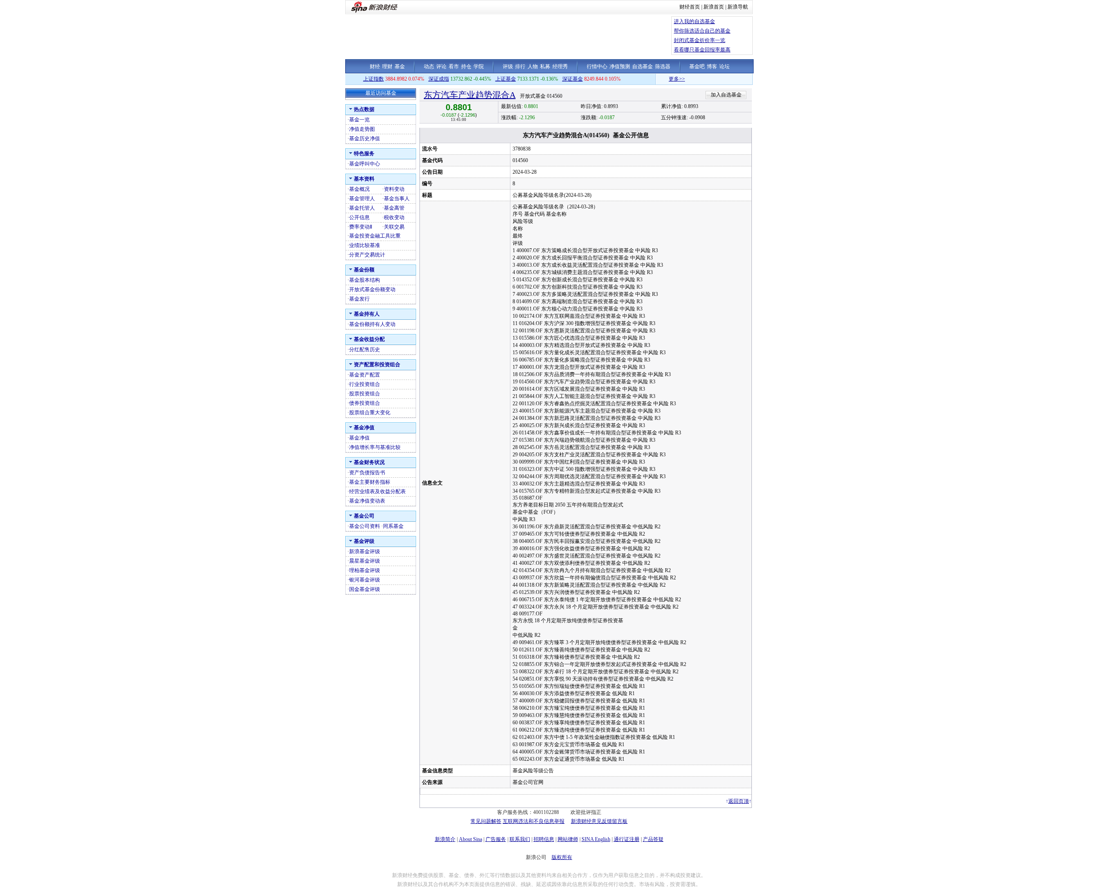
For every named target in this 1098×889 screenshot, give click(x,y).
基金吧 (697, 66)
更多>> (658, 79)
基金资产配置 (364, 375)
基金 (400, 66)
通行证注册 (626, 839)
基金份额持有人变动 (372, 324)
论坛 (724, 66)
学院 (479, 66)
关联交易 (394, 227)
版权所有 (562, 857)
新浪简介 (445, 839)
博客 (712, 66)
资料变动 (394, 189)
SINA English (596, 839)
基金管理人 (362, 199)
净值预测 (619, 66)
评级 (508, 66)
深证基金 (572, 79)
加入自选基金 (726, 95)
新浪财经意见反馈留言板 (599, 821)
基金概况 (359, 189)
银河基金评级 (364, 580)
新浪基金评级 (364, 551)
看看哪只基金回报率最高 (702, 50)
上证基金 (505, 79)
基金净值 (359, 438)
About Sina (470, 839)
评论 (441, 66)
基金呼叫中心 (364, 164)
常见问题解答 (486, 821)
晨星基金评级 (364, 561)
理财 (387, 66)
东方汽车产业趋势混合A (470, 94)
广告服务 (496, 839)
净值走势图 (362, 129)
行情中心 (597, 66)
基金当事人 (397, 199)
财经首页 (689, 7)
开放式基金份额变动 (372, 289)
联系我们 (520, 839)
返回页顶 (738, 801)
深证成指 (438, 79)
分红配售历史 (364, 350)
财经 (375, 66)
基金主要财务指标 (369, 482)
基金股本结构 (364, 280)
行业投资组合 (364, 384)
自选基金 (642, 66)
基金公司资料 (364, 526)
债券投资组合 (364, 403)
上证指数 (373, 79)
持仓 (466, 66)
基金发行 (359, 299)
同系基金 (393, 526)
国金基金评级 (364, 589)
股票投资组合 (364, 394)
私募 (545, 66)
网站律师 (568, 839)
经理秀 (560, 66)
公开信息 (359, 217)
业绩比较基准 (364, 245)
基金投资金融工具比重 (375, 236)
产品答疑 (653, 839)
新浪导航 (737, 7)
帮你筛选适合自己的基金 (702, 31)
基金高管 (394, 208)
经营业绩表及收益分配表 (377, 491)
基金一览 (359, 120)
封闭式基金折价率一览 (699, 40)
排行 (520, 66)
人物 (533, 66)
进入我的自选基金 (694, 21)
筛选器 (662, 66)
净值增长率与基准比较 (375, 447)
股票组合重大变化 (369, 413)
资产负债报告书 (367, 473)
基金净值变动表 (367, 501)
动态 (429, 66)
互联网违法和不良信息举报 (533, 821)
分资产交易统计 (367, 255)
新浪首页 (713, 7)
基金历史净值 (364, 139)
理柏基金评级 (364, 570)
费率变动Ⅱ (360, 227)
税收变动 (394, 217)
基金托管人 (362, 208)
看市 (454, 66)
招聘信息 (544, 839)
